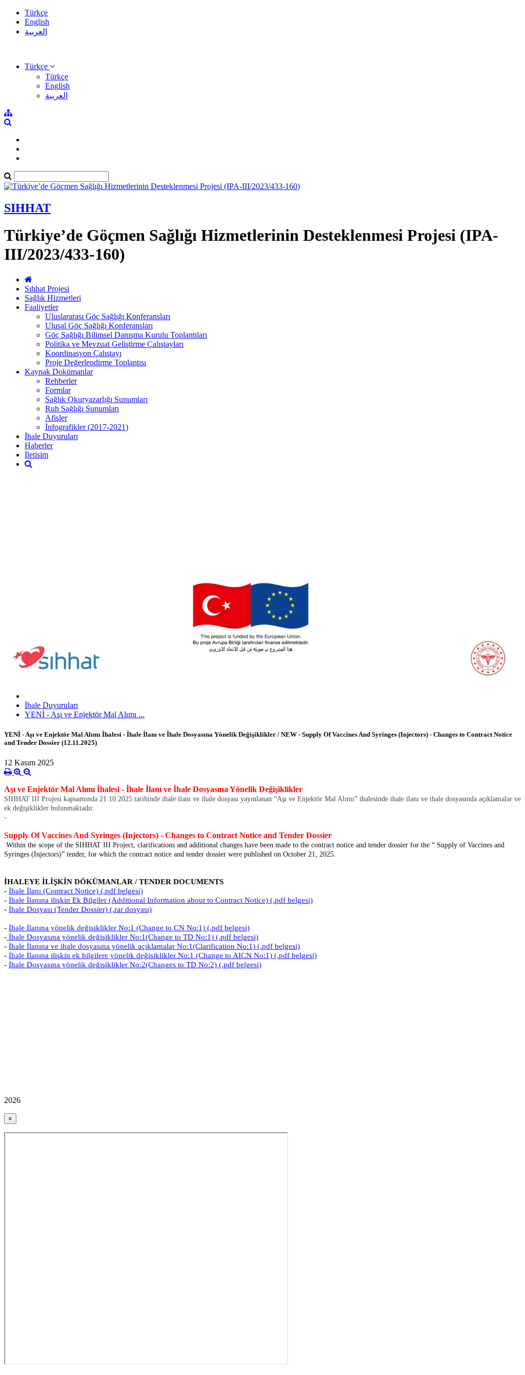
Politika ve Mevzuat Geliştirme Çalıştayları (114, 344)
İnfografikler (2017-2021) (86, 427)
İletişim (36, 454)
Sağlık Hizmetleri (53, 298)
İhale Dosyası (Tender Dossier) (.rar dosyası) (80, 909)
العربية (36, 31)
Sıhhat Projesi (47, 288)
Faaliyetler (41, 307)
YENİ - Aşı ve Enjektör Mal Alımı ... (85, 714)
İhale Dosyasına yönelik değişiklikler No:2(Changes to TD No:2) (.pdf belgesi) (135, 965)
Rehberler (61, 381)
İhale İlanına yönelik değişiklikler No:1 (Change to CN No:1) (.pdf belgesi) (129, 928)
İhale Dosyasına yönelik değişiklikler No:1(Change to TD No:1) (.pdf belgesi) (132, 937)
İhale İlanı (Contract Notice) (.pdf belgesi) (76, 891)
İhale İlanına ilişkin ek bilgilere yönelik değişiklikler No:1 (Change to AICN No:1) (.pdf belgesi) (163, 955)
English (37, 21)
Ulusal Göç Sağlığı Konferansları (99, 325)
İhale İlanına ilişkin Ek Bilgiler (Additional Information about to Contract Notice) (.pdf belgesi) (161, 900)
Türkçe (36, 12)
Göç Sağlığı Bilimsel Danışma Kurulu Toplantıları (126, 334)
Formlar (58, 390)
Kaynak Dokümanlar (59, 371)
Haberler (39, 445)
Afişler (56, 417)
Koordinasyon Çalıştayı (83, 353)
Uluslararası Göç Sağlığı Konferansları (107, 316)
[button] (40, 66)
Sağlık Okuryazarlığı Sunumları (96, 399)
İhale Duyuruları (51, 436)
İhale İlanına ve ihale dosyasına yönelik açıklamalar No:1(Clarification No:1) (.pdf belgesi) (154, 946)
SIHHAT (27, 208)
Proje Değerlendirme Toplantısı (95, 362)
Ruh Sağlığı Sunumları (82, 408)
